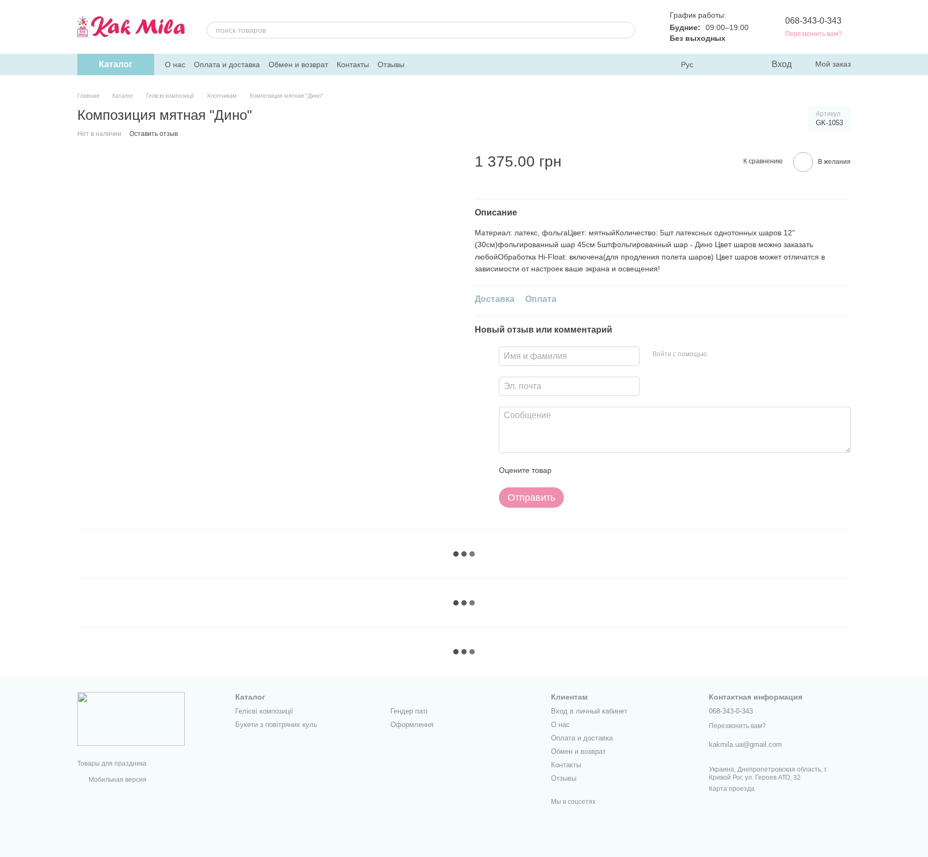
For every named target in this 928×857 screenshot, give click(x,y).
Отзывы (391, 64)
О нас (175, 64)
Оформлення (411, 725)
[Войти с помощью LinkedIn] (752, 354)
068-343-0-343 (813, 20)
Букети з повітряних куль (276, 725)
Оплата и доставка (227, 64)
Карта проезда (732, 789)
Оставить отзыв (153, 134)
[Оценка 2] (586, 470)
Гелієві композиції (264, 711)
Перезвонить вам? (813, 34)
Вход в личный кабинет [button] (589, 711)
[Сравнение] (719, 64)
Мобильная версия (117, 779)
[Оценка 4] (620, 470)
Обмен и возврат (298, 64)
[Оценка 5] (638, 470)
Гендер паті (408, 711)
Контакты (353, 64)
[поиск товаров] (626, 30)
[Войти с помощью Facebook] (718, 354)
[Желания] (740, 64)
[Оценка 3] (603, 470)
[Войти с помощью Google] (735, 354)
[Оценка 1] (569, 470)
